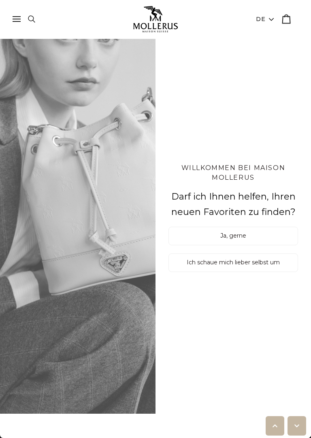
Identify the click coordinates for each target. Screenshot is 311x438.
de (261, 19)
